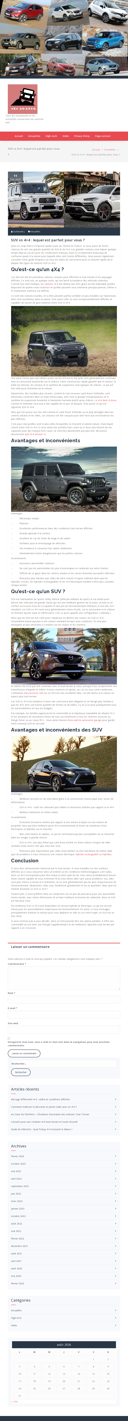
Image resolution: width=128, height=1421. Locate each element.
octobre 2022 (18, 1216)
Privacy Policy (82, 136)
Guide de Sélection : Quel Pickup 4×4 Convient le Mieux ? (41, 1129)
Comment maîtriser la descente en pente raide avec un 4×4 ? (44, 1106)
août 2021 (16, 1253)
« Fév (15, 1401)
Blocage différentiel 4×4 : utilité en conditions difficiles (40, 1099)
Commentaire (17, 963)
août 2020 (16, 1268)
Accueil (19, 136)
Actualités (34, 136)
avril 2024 (16, 1178)
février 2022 (17, 1238)
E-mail (12, 1008)
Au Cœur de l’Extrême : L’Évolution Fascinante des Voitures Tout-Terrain (50, 1114)
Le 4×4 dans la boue (106, 400)
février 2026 (17, 1156)
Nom (11, 993)
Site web (13, 1023)
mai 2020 (16, 1275)
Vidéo (65, 136)
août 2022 (16, 1223)
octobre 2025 (18, 1163)
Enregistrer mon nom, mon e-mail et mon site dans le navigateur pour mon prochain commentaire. (59, 1043)
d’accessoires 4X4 (33, 692)
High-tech (51, 136)
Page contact (103, 136)
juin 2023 (16, 1193)
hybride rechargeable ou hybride (93, 854)
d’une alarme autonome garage (84, 720)
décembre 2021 (19, 1246)
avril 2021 (16, 1261)
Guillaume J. (19, 231)
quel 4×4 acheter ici (35, 434)
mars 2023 (17, 1201)
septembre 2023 (20, 1186)
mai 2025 (16, 1171)
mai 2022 (16, 1231)
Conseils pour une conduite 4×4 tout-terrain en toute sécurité (44, 1121)
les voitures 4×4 (49, 283)
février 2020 (17, 1283)
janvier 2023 (17, 1208)
